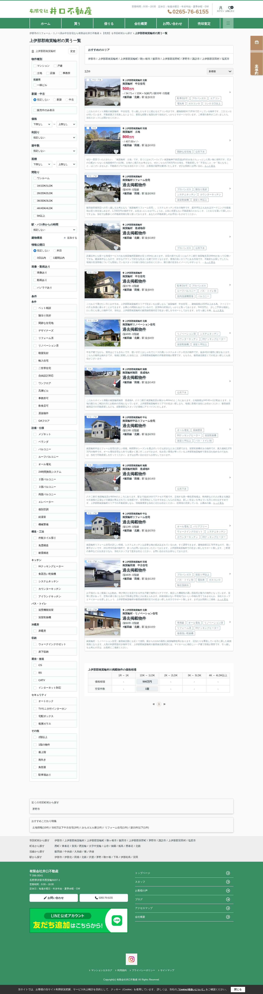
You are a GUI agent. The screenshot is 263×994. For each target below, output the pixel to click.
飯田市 (156, 58)
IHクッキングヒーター (51, 566)
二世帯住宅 (44, 368)
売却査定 (204, 23)
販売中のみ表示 (46, 110)
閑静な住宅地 (45, 323)
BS (40, 672)
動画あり (42, 280)
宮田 (135, 857)
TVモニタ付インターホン (52, 708)
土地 (39, 73)
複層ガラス (44, 723)
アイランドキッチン (49, 596)
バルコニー (44, 449)
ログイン (220, 11)
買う (77, 23)
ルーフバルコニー (48, 456)
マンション (43, 65)
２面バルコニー (47, 479)
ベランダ (43, 441)
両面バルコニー (47, 494)
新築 (59, 99)
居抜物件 (43, 413)
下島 (115, 857)
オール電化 (44, 464)
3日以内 (41, 257)
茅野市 (186, 58)
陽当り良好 (44, 315)
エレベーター (45, 501)
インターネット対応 (49, 687)
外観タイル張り (47, 537)
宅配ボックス (45, 716)
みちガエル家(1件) (92, 827)
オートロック (45, 701)
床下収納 (43, 651)
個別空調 (43, 509)
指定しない (43, 99)
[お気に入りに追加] (116, 103)
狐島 (121, 846)
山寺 (106, 846)
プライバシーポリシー (143, 970)
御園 (114, 846)
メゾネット (44, 434)
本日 (59, 250)
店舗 (52, 73)
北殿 (145, 80)
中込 (145, 417)
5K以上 (41, 215)
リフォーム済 (45, 338)
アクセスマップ (144, 908)
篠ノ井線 (89, 851)
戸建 (59, 65)
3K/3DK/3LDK (45, 200)
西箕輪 (83, 846)
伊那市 (92, 58)
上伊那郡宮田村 (211, 58)
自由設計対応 (45, 375)
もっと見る (209, 166)
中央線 (68, 851)
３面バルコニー (47, 486)
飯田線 (128, 97)
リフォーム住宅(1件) (116, 827)
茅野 (98, 857)
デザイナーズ (45, 330)
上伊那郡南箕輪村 (108, 58)
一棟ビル (42, 85)
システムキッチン (48, 581)
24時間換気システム (49, 471)
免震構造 (43, 545)
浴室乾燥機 (44, 617)
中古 (71, 99)
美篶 (74, 846)
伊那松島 (126, 857)
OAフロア (44, 420)
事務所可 (43, 398)
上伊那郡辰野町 (171, 58)
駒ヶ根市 (145, 58)
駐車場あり (44, 774)
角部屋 (42, 767)
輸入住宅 (43, 360)
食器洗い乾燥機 (47, 573)
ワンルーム (43, 178)
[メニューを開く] (228, 23)
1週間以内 (59, 257)
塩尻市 (225, 58)
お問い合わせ (172, 23)
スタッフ (140, 881)
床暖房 (42, 630)
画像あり (42, 272)
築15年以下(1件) (139, 827)
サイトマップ (167, 970)
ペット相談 (44, 308)
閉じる (238, 989)
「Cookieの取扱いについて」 (191, 989)
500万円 (147, 681)
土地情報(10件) (41, 827)
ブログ (139, 899)
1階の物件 (44, 744)
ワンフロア (44, 383)
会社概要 (140, 23)
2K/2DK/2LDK (45, 193)
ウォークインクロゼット (52, 644)
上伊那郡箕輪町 (129, 58)
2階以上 (42, 737)
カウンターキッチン (49, 588)
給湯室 (42, 516)
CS (40, 665)
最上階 (42, 752)
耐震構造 (43, 552)
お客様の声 (141, 890)
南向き (42, 759)
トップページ (142, 873)
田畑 (145, 128)
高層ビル (43, 390)
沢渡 (91, 857)
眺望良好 (43, 353)
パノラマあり (44, 287)
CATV (41, 680)
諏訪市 (196, 58)
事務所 (66, 73)
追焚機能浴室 (45, 609)
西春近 (130, 846)
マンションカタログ (101, 970)
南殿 (145, 369)
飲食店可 (43, 405)
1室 (147, 688)
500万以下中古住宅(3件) (65, 827)
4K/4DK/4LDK (45, 208)
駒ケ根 (107, 857)
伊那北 (68, 857)
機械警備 (43, 524)
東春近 (66, 846)
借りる (109, 23)
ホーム (45, 23)
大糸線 (78, 851)
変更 (72, 51)
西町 (57, 846)
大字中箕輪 (95, 846)
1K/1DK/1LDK (45, 185)
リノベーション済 (48, 345)
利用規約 (122, 970)
